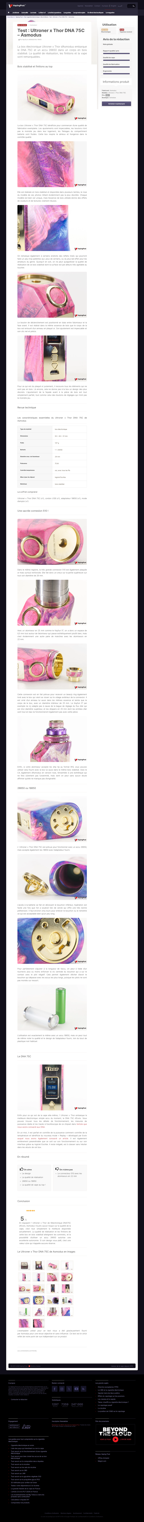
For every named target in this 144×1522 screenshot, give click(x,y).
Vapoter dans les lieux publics (109, 1393)
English (113, 6)
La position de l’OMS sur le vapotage (111, 1411)
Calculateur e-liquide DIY (20, 1500)
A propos (105, 6)
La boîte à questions (54, 12)
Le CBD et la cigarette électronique (111, 1390)
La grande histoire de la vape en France (25, 1489)
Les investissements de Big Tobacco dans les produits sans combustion (27, 1495)
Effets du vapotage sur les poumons (111, 1396)
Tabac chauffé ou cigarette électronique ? (113, 1402)
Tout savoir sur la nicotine (20, 1464)
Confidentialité (87, 1513)
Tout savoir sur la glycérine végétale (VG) (26, 1476)
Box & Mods (44, 17)
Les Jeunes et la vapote (106, 1399)
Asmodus (33, 25)
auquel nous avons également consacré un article (42, 1138)
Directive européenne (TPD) (108, 1387)
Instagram (62, 1389)
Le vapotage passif (105, 1405)
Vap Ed (24, 39)
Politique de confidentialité (78, 1516)
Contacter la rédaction (19, 1399)
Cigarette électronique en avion (22, 1445)
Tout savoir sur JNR (18, 1473)
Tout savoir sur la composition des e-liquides (27, 1461)
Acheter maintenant (116, 104)
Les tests (33, 12)
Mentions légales (66, 1513)
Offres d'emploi (103, 1458)
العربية (120, 6)
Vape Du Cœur (26, 1426)
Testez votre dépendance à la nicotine (25, 1485)
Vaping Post (26, 4)
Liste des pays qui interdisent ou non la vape (27, 1448)
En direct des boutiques (95, 12)
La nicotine (102, 1408)
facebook (54, 1389)
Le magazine (110, 12)
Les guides (67, 12)
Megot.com (102, 1461)
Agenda (80, 6)
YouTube (76, 1389)
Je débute (15, 12)
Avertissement (77, 1513)
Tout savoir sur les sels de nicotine (23, 1467)
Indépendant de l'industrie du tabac (14, 1426)
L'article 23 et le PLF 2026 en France (24, 1492)
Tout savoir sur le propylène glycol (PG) (25, 1479)
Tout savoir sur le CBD (19, 1470)
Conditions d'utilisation (52, 1513)
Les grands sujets (79, 12)
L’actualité (24, 12)
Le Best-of (42, 12)
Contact (97, 6)
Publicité (96, 1513)
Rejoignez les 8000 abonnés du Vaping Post (66, 1425)
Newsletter (89, 6)
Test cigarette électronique (31, 17)
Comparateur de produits (20, 1503)
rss (83, 1389)
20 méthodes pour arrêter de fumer (24, 1482)
